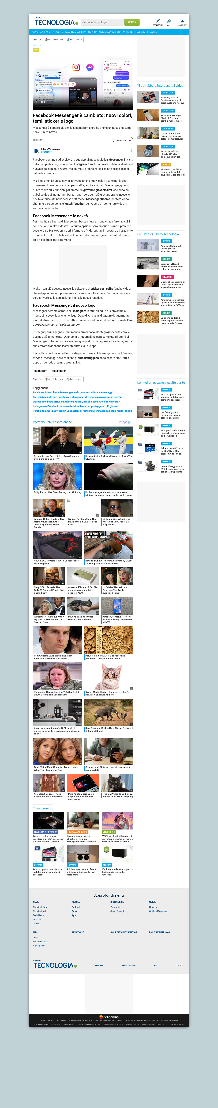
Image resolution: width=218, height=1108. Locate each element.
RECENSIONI (141, 32)
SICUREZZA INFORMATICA (45, 832)
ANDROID (45, 32)
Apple (74, 911)
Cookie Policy (68, 1024)
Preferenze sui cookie (85, 1024)
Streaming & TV (40, 941)
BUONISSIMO (162, 1020)
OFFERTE (127, 32)
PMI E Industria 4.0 (159, 932)
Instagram (40, 370)
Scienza (37, 919)
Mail (169, 25)
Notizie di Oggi (40, 907)
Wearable (115, 907)
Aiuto (97, 1024)
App (74, 915)
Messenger (59, 370)
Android (76, 907)
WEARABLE (167, 277)
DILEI (130, 1020)
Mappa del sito (128, 965)
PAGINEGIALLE (63, 1020)
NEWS (35, 32)
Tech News (38, 915)
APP (41, 45)
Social (36, 937)
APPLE (56, 32)
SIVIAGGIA (138, 1020)
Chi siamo (38, 1024)
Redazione (78, 932)
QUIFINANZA (149, 1020)
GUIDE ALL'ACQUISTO (110, 32)
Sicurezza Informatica (123, 932)
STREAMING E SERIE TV (74, 32)
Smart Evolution (118, 911)
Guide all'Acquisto (158, 911)
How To (153, 907)
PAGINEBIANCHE (107, 1020)
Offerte (36, 923)
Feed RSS (99, 965)
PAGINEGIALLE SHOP (80, 1020)
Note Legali (49, 1024)
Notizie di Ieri (39, 911)
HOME (35, 45)
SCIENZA (166, 259)
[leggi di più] (131, 150)
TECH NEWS (167, 128)
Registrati (158, 25)
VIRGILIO (52, 1020)
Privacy (58, 1024)
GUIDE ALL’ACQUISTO (77, 832)
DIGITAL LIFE (117, 902)
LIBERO (43, 1020)
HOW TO (92, 32)
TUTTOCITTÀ (121, 1020)
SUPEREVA (173, 1020)
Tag (155, 965)
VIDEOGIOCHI (109, 832)
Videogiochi (39, 945)
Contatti (180, 965)
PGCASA (94, 1020)
